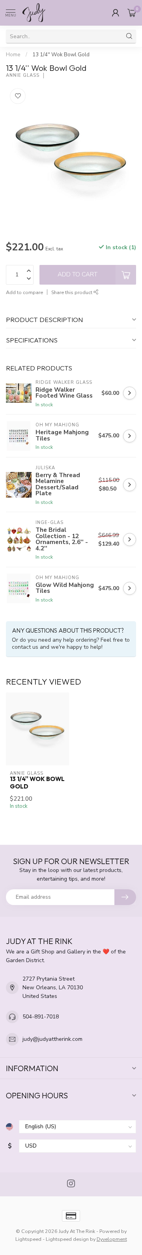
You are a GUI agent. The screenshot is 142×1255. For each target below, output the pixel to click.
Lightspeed (28, 1239)
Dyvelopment (112, 1239)
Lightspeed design (67, 1239)
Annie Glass (22, 75)
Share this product (72, 292)
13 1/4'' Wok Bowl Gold (61, 54)
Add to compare (24, 292)
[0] (131, 12)
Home (13, 54)
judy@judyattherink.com (52, 1039)
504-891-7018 (40, 1016)
